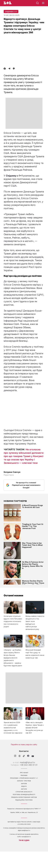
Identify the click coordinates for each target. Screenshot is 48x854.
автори (24, 789)
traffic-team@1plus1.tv (24, 836)
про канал (24, 772)
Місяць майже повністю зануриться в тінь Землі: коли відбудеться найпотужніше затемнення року (34, 622)
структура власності (24, 791)
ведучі (24, 786)
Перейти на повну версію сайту (24, 744)
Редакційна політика (24, 800)
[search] (37, 2)
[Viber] (14, 69)
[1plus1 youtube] (33, 756)
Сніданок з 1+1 (11, 12)
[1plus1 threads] (19, 756)
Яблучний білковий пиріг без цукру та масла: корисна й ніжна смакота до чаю (34, 654)
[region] (24, 113)
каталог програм (24, 781)
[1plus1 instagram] (15, 756)
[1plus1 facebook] (28, 756)
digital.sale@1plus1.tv (24, 830)
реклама (24, 775)
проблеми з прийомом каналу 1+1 (24, 778)
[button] (43, 3)
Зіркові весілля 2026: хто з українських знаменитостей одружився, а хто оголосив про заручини (13, 727)
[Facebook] (5, 69)
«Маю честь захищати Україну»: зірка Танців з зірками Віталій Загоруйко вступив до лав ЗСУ (34, 727)
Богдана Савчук (12, 472)
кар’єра (24, 783)
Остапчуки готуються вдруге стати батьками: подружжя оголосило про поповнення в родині (13, 621)
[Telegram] (9, 69)
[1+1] (7, 3)
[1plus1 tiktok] (24, 756)
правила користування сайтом (24, 797)
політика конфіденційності (24, 794)
